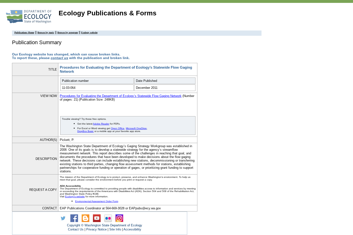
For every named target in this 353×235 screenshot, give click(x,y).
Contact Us (76, 229)
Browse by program (67, 32)
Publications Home (24, 32)
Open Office (117, 128)
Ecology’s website (75, 196)
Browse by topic (45, 32)
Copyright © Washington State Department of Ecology (104, 225)
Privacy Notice (96, 229)
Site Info (115, 229)
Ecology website (89, 32)
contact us (59, 58)
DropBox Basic (85, 131)
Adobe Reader (101, 123)
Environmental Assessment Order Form (96, 201)
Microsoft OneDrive (136, 128)
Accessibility (132, 229)
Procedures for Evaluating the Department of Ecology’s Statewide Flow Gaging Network (121, 96)
